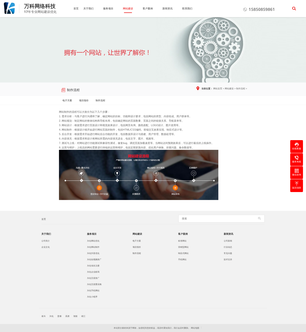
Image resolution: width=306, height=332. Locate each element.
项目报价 (84, 100)
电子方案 (67, 100)
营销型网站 (183, 247)
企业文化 (45, 247)
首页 (76, 8)
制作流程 (240, 88)
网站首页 (217, 88)
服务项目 (108, 8)
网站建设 (128, 8)
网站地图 (195, 328)
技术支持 (228, 259)
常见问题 (228, 253)
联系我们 (187, 8)
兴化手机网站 (93, 290)
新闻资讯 (167, 8)
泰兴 (43, 316)
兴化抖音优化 (93, 253)
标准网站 (182, 241)
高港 (67, 316)
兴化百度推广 (93, 278)
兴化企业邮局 (93, 272)
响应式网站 (183, 253)
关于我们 (88, 8)
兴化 (51, 316)
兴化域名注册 (93, 265)
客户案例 (148, 8)
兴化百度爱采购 (94, 284)
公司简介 (45, 241)
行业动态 (228, 247)
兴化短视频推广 (94, 259)
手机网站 (182, 259)
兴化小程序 (92, 297)
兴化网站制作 (93, 247)
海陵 (75, 316)
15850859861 (259, 9)
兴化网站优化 (93, 241)
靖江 (83, 316)
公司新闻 (228, 241)
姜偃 (59, 316)
